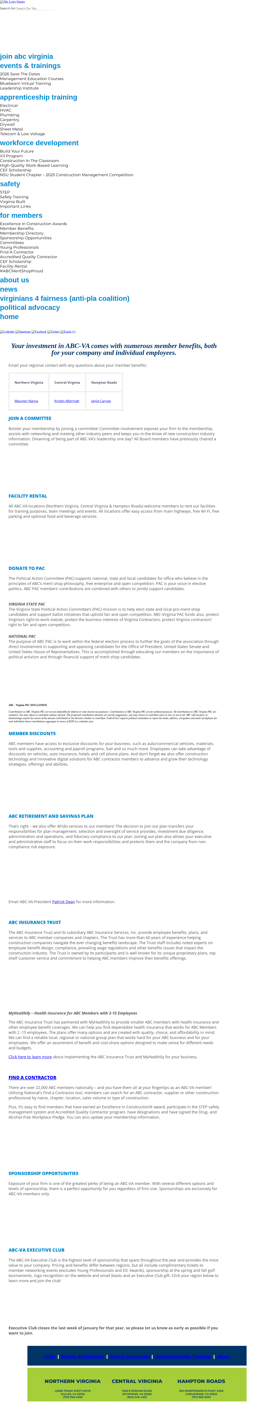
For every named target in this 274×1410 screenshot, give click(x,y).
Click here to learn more (30, 1056)
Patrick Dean (63, 901)
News (223, 1356)
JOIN (49, 1356)
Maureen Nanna (26, 401)
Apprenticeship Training (183, 1356)
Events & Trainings (82, 1356)
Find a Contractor (130, 1356)
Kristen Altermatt (66, 401)
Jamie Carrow (101, 401)
